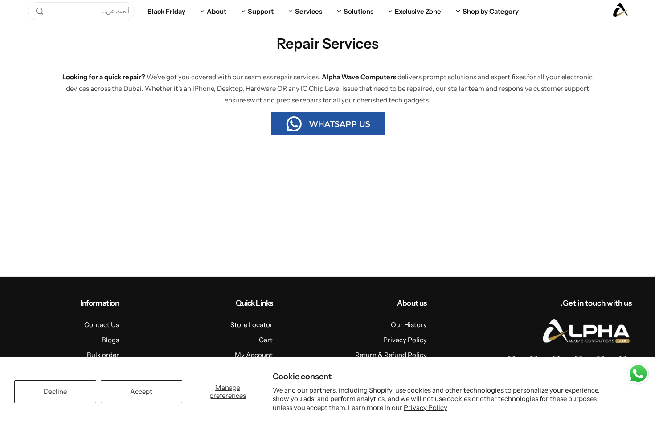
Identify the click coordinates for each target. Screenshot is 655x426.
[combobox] (81, 11)
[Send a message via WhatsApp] (638, 373)
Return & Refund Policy (391, 355)
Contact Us (101, 324)
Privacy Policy (425, 407)
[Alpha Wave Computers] (621, 11)
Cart (266, 340)
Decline (55, 391)
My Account (254, 355)
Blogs (110, 340)
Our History (409, 324)
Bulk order (103, 355)
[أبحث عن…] (39, 11)
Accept (141, 391)
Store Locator (251, 324)
